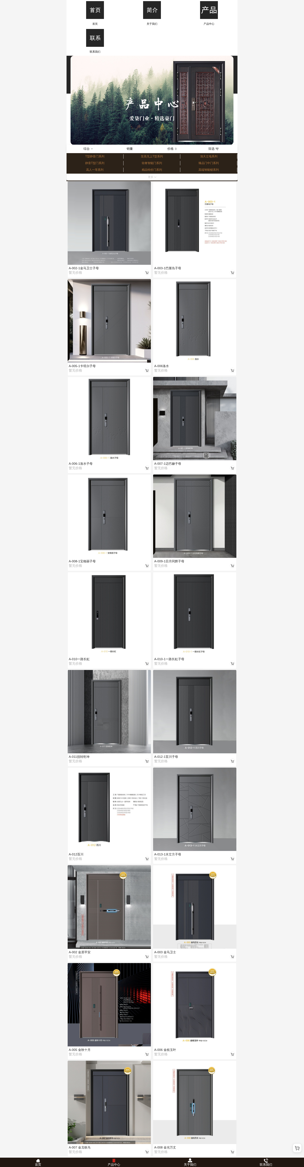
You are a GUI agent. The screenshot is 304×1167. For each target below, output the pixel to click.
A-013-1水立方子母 (167, 854)
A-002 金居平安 (80, 952)
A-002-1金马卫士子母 (84, 268)
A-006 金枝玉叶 (165, 1050)
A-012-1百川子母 (166, 756)
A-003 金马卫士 (165, 952)
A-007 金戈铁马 (80, 1147)
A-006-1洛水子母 (81, 463)
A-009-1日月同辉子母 (169, 561)
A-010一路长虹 (79, 659)
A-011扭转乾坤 (79, 756)
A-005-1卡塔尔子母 (82, 366)
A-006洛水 (161, 366)
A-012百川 (76, 854)
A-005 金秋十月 (80, 1050)
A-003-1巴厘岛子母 (167, 268)
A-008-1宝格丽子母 (82, 561)
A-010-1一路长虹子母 (169, 659)
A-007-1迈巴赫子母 (167, 463)
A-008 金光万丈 (165, 1147)
